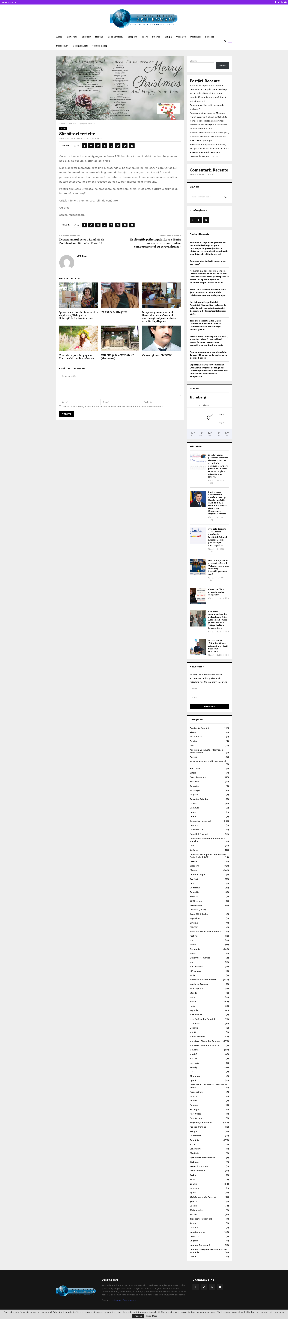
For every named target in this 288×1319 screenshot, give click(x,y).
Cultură (194, 850)
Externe (194, 923)
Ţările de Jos (196, 1210)
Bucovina (194, 786)
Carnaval (194, 808)
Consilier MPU (197, 829)
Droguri (194, 879)
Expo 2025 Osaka (199, 914)
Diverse (156, 37)
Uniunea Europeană (200, 1245)
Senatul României (199, 1166)
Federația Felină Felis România (205, 931)
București (195, 790)
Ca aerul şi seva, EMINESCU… (158, 355)
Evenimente (196, 905)
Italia (192, 1006)
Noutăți (99, 37)
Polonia (194, 1105)
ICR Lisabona (196, 966)
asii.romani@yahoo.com (124, 1300)
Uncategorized (197, 1232)
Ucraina (194, 1227)
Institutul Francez (199, 984)
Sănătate (194, 1153)
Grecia (193, 953)
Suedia (193, 1206)
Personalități (196, 1092)
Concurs (194, 825)
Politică (194, 1100)
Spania (193, 1184)
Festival (193, 936)
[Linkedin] (212, 1287)
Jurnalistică (196, 1014)
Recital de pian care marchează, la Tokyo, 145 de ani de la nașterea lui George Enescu (208, 355)
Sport (144, 37)
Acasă (59, 37)
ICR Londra (195, 971)
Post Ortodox (197, 1118)
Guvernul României (200, 958)
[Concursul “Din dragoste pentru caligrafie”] (198, 596)
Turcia (193, 1223)
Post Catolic (196, 1114)
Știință (193, 1201)
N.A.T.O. (193, 1058)
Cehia (193, 812)
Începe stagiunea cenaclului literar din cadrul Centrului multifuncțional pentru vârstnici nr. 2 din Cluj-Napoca (160, 317)
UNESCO (194, 1236)
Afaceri (193, 732)
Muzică (193, 1054)
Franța (193, 944)
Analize (193, 741)
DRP (192, 883)
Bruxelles (194, 781)
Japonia (194, 1010)
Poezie (193, 1096)
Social (193, 1179)
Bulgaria (194, 794)
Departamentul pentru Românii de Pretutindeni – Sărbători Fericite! (81, 241)
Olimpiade (195, 1076)
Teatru (193, 1214)
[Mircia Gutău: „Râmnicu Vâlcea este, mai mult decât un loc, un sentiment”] (198, 647)
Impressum (62, 46)
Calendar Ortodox (199, 799)
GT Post (65, 138)
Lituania (194, 1028)
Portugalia (195, 1109)
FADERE (194, 927)
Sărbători (195, 1162)
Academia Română (199, 728)
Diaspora (132, 37)
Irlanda (193, 993)
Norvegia (194, 1063)
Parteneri (195, 37)
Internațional (196, 988)
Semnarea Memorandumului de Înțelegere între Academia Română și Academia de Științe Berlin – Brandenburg (217, 619)
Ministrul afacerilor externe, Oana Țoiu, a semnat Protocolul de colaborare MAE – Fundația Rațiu (209, 136)
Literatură (195, 1023)
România (194, 1140)
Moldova (194, 1050)
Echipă (168, 37)
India (192, 975)
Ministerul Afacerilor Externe (205, 1041)
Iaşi (191, 962)
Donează (209, 37)
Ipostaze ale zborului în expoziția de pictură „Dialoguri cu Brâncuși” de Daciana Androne (78, 315)
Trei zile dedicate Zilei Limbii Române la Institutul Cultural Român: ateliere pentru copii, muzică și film (217, 537)
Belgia (193, 773)
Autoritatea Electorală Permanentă (208, 761)
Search (193, 61)
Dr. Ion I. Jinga (197, 874)
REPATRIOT (195, 1135)
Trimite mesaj (99, 46)
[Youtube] (220, 1287)
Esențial (194, 896)
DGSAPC (194, 861)
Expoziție (195, 918)
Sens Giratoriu (115, 37)
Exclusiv (86, 37)
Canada (194, 803)
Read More (151, 1316)
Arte (192, 745)
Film (192, 940)
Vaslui (193, 1256)
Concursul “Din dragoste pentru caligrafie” (216, 592)
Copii (192, 845)
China (193, 816)
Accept (138, 1316)
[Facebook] (195, 1287)
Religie (193, 1131)
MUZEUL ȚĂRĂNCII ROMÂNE (117, 357)
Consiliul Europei (199, 834)
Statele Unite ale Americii (203, 1197)
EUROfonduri (196, 901)
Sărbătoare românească (202, 1157)
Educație (194, 892)
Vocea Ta (181, 37)
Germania (195, 949)
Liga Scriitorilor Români (202, 1019)
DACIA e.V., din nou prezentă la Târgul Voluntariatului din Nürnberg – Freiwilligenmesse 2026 (218, 567)
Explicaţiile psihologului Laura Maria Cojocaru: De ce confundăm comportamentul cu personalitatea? (155, 243)
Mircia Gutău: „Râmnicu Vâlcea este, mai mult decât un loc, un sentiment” (218, 646)
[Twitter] (204, 1287)
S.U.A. (192, 1144)
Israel (192, 997)
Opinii (193, 1080)
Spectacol (195, 1188)
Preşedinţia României (201, 1122)
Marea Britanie (197, 1036)
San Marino (196, 1149)
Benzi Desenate (198, 777)
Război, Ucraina (198, 1127)
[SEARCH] (225, 197)
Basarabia (195, 768)
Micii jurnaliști (80, 46)
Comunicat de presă (200, 821)
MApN (193, 1032)
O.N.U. (193, 1071)
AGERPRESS (196, 736)
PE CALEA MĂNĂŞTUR (114, 312)
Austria (193, 757)
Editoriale (72, 37)
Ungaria (194, 1240)
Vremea (194, 388)
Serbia (193, 1175)
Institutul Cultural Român (203, 979)
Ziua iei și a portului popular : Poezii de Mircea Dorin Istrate (76, 357)
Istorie (193, 1001)
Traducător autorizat (201, 1219)
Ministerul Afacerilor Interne (204, 1045)
